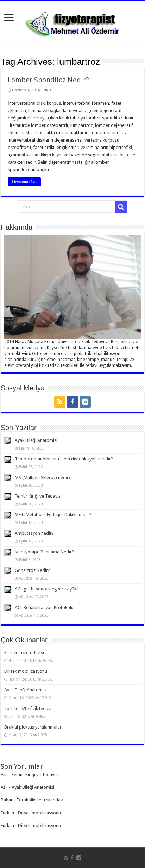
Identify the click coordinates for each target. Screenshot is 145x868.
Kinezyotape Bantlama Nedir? (44, 551)
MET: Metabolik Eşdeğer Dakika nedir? (53, 514)
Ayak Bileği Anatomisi (36, 440)
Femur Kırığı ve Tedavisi (38, 496)
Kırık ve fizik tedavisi (24, 652)
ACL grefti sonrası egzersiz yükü (47, 589)
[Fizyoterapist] (72, 22)
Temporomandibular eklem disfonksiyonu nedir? (64, 459)
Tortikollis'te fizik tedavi (27, 708)
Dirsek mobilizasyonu (25, 671)
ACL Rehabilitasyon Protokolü (44, 607)
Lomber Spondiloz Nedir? (48, 80)
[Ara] (121, 207)
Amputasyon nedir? (34, 533)
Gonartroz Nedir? (32, 570)
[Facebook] (72, 402)
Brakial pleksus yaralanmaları (33, 727)
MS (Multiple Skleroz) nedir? (43, 477)
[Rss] (59, 402)
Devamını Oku (24, 181)
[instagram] (85, 402)
